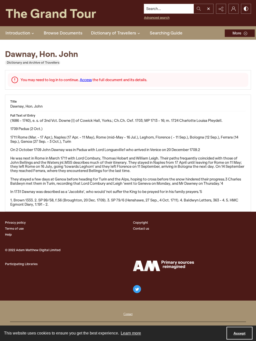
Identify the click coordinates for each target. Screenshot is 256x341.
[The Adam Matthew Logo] (163, 266)
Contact (128, 314)
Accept (240, 333)
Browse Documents (63, 32)
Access (86, 80)
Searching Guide (166, 32)
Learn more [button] (131, 333)
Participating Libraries (21, 264)
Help (8, 234)
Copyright (140, 222)
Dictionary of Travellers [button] (113, 32)
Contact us (141, 228)
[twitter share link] (137, 289)
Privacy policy (15, 222)
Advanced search (157, 17)
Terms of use (14, 228)
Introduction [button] (18, 32)
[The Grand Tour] (59, 13)
